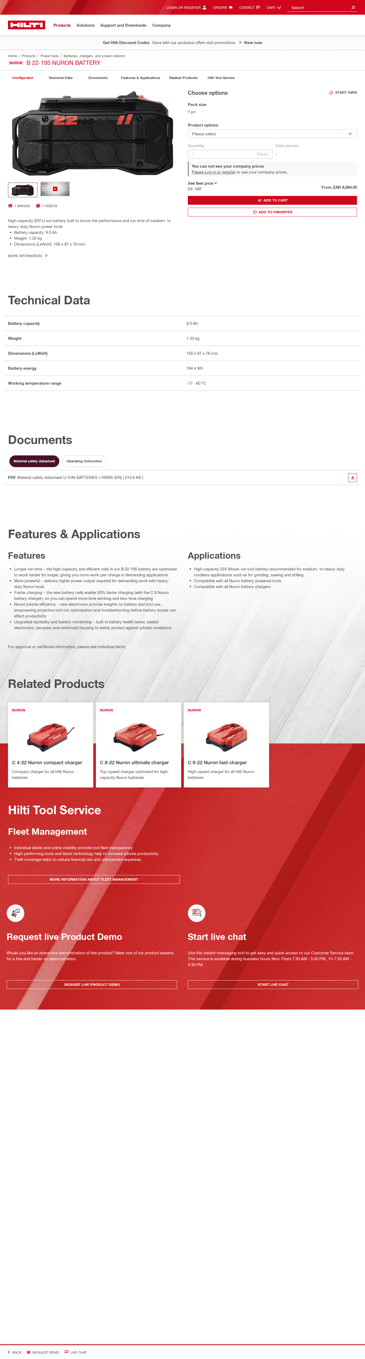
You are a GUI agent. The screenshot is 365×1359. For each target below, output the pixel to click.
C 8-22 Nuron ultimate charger (134, 762)
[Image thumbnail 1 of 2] (22, 190)
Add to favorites (275, 212)
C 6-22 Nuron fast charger (217, 762)
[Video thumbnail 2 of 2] (55, 190)
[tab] (22, 77)
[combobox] (322, 7)
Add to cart (275, 200)
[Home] (26, 25)
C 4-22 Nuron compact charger (47, 762)
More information (25, 256)
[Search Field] (353, 7)
